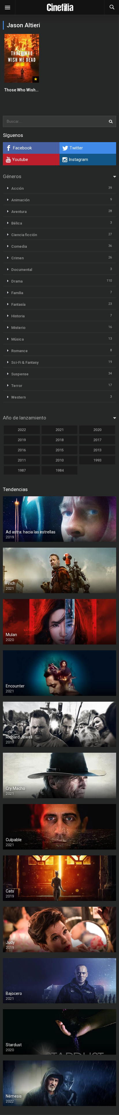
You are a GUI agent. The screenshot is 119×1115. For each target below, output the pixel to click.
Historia (18, 316)
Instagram (78, 159)
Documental (21, 269)
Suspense (20, 374)
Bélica (16, 223)
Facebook (22, 148)
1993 (97, 460)
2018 (59, 440)
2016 (22, 450)
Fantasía (18, 304)
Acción (17, 188)
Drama (17, 281)
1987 (22, 470)
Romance (19, 351)
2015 (59, 450)
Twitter (76, 148)
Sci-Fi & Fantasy (24, 362)
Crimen (17, 258)
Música (17, 339)
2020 (97, 430)
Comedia (19, 246)
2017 (97, 440)
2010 (59, 460)
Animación (20, 200)
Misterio (18, 327)
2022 (22, 430)
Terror (16, 385)
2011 (22, 460)
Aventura (19, 211)
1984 (59, 470)
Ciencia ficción (24, 235)
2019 (22, 440)
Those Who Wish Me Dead (28, 90)
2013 (97, 450)
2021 (59, 430)
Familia (17, 293)
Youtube (20, 159)
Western (18, 397)
